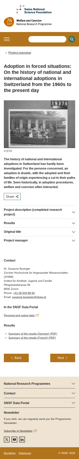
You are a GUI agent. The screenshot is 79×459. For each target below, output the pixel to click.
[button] (7, 39)
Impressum (25, 453)
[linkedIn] (22, 439)
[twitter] (7, 439)
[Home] (39, 22)
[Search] (71, 39)
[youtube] (14, 439)
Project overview (19, 52)
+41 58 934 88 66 (24, 292)
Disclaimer (10, 453)
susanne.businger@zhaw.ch (29, 297)
